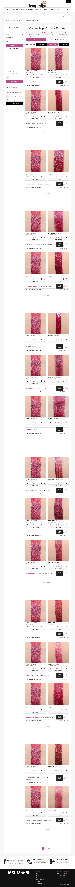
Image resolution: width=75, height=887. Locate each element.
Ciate (56, 275)
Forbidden (51, 275)
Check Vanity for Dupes (57, 39)
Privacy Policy (40, 879)
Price (7, 41)
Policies (38, 875)
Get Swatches (14, 103)
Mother (50, 173)
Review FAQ (39, 877)
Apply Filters (14, 45)
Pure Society (52, 112)
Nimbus (28, 71)
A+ (50, 237)
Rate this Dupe (64, 85)
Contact (39, 873)
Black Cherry (52, 706)
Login (68, 1)
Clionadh (8, 19)
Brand (8, 34)
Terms (38, 881)
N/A (58, 383)
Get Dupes (14, 81)
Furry (50, 335)
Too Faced (58, 233)
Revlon (59, 706)
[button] (8, 10)
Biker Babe (51, 623)
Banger (50, 377)
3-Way (50, 664)
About (38, 871)
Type (7, 31)
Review (36, 39)
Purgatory (51, 479)
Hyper (50, 418)
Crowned (51, 521)
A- (50, 116)
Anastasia (57, 766)
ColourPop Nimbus (43, 33)
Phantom (51, 766)
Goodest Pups (61, 875)
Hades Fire (51, 809)
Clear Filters (14, 48)
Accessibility (40, 884)
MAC (55, 521)
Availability (9, 38)
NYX (58, 112)
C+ (27, 75)
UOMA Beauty (57, 173)
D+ (50, 279)
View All (19, 16)
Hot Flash (51, 233)
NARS (54, 71)
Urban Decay (57, 377)
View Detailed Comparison (33, 85)
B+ (50, 566)
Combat (50, 71)
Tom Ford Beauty (57, 418)
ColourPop (8, 20)
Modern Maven (53, 562)
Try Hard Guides (62, 873)
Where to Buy (35, 77)
